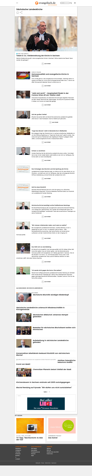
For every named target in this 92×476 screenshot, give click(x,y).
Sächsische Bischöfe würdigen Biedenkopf (51, 295)
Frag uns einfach (23, 53)
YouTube (17, 448)
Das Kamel (52, 434)
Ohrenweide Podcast (54, 432)
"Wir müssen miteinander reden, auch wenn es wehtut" (49, 225)
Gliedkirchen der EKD (53, 448)
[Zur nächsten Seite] (49, 388)
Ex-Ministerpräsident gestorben (28, 292)
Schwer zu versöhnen (38, 150)
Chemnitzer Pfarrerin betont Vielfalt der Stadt (52, 366)
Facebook (18, 444)
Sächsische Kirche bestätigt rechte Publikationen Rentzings (51, 205)
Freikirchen (50, 450)
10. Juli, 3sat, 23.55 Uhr (23, 432)
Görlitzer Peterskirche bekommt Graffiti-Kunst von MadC (40, 360)
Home (17, 12)
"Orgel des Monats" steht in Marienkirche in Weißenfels (49, 131)
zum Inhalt (47, 63)
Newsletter (34, 446)
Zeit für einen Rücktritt (39, 187)
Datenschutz (48, 459)
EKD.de (49, 446)
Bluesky (17, 451)
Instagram (18, 446)
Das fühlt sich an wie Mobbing (41, 247)
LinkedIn (17, 455)
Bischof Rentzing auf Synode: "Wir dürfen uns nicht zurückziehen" (44, 384)
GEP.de (49, 444)
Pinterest (17, 450)
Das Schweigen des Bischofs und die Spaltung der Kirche (50, 169)
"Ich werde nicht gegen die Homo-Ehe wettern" (47, 270)
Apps (32, 451)
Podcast (33, 450)
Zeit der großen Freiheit (39, 114)
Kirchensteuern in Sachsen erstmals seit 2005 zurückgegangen (43, 378)
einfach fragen (36, 72)
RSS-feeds (34, 444)
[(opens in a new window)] (46, 400)
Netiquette (38, 459)
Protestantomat (35, 448)
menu (17, 3)
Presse (42, 459)
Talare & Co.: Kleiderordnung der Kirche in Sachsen (38, 56)
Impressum (53, 459)
